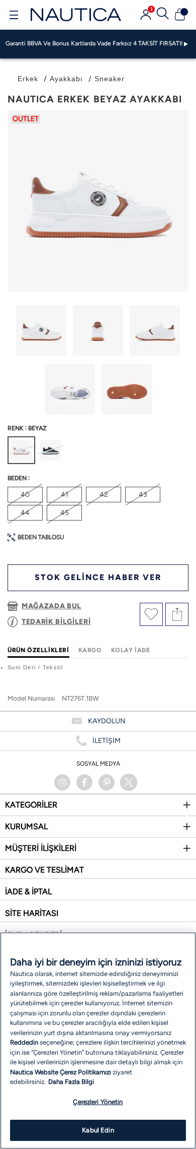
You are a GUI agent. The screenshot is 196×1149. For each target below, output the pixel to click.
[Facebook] (84, 782)
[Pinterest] (106, 782)
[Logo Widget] (76, 14)
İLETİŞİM (106, 740)
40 (25, 494)
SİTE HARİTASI (31, 913)
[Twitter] (128, 782)
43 (143, 494)
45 (64, 512)
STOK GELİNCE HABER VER (98, 577)
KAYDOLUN (107, 721)
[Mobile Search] (163, 15)
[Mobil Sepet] (180, 15)
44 (25, 512)
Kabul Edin (98, 1130)
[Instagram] (62, 782)
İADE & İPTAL (28, 891)
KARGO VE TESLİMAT (44, 870)
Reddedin (24, 1042)
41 (64, 494)
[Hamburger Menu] (14, 16)
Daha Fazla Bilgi (71, 1081)
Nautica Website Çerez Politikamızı (61, 1072)
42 (104, 494)
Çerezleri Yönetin (98, 1102)
